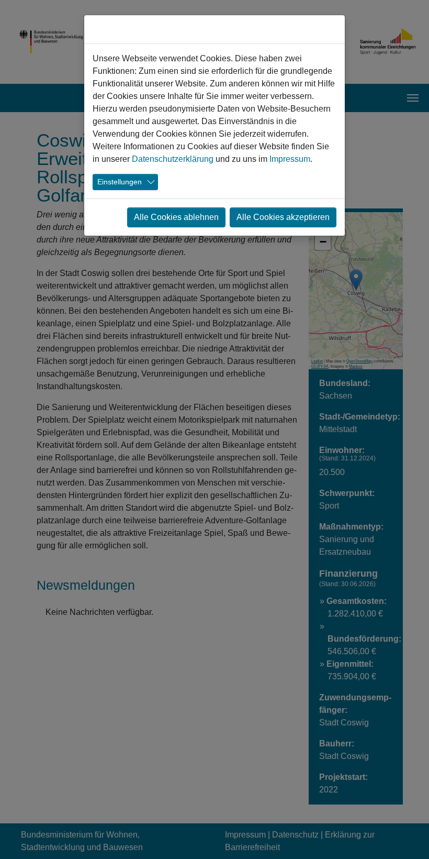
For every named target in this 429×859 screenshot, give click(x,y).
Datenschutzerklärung (172, 159)
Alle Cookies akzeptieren (283, 217)
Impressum (289, 159)
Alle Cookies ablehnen (176, 217)
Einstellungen (119, 182)
